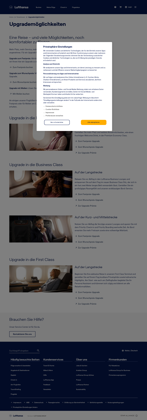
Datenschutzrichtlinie (54, 106)
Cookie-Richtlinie (52, 109)
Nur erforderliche (57, 122)
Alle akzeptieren (93, 122)
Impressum (50, 112)
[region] (74, 86)
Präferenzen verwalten (54, 116)
